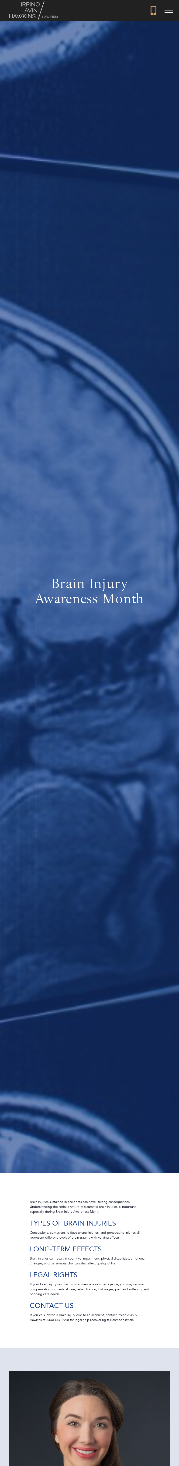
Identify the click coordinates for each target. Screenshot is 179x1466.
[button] (169, 10)
